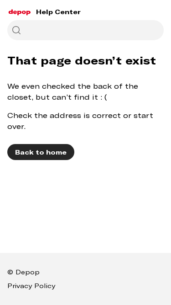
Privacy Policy (31, 285)
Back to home (41, 152)
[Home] (19, 11)
